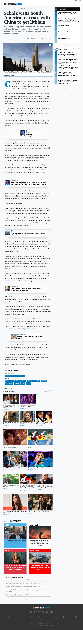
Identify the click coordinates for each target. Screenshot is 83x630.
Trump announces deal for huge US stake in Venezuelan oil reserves (26, 289)
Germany (44, 381)
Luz (79, 617)
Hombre (42, 617)
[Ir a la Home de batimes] (41, 607)
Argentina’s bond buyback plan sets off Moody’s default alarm (23, 586)
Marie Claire (20, 617)
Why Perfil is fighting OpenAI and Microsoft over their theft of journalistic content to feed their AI (28, 183)
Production (31, 381)
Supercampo (59, 617)
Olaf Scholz (21, 376)
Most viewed (60, 9)
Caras (13, 617)
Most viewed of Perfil (67, 49)
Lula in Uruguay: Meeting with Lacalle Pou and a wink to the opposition (25, 595)
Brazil (28, 383)
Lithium (23, 381)
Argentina (17, 383)
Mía (41, 619)
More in (6, 521)
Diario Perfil (6, 617)
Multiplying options (30, 135)
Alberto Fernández (11, 376)
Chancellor (9, 383)
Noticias (29, 617)
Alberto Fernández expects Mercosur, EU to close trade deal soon (24, 580)
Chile (23, 383)
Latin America (16, 381)
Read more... (28, 131)
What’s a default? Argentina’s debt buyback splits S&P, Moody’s (23, 583)
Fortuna (36, 617)
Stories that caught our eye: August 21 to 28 (30, 337)
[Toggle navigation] (2, 4)
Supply (37, 381)
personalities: (10, 374)
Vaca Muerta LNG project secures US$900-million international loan (28, 234)
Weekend (68, 617)
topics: (7, 379)
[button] (50, 45)
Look (74, 617)
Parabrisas (50, 617)
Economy (8, 381)
